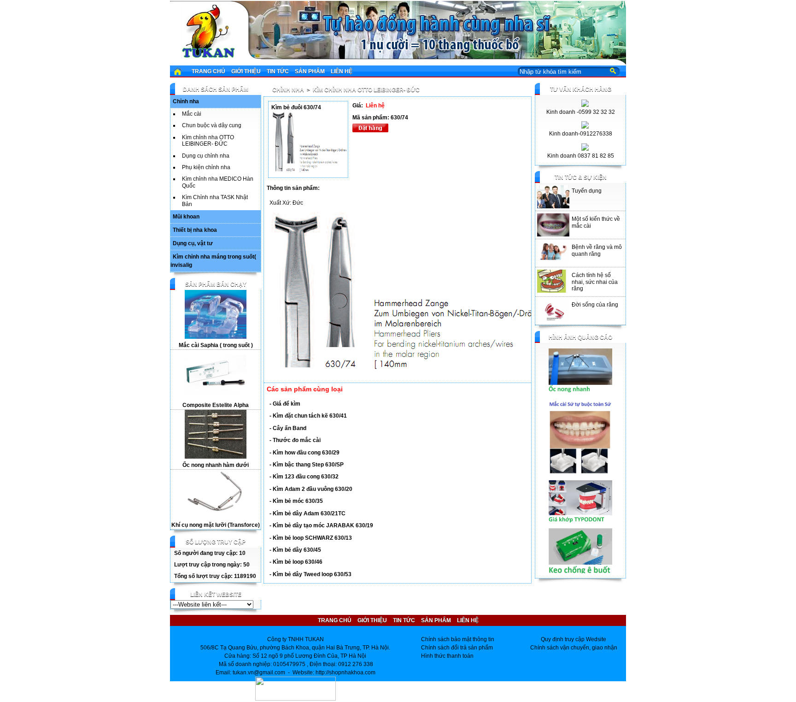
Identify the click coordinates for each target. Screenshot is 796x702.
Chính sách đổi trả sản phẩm (457, 647)
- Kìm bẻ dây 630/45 (295, 550)
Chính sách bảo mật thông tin (457, 639)
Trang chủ (208, 71)
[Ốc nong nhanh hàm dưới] (215, 457)
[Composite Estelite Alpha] (215, 397)
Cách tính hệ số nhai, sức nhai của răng (595, 282)
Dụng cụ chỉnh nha (205, 156)
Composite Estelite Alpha (215, 405)
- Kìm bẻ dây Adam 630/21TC (307, 513)
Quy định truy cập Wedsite (573, 639)
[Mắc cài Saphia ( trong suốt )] (215, 337)
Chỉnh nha (186, 101)
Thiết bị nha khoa (195, 230)
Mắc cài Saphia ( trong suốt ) (216, 345)
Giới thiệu (246, 71)
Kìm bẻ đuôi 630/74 (296, 107)
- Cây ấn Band (287, 428)
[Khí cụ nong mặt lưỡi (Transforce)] (215, 516)
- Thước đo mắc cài (295, 440)
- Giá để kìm (284, 404)
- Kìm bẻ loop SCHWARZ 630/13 (310, 538)
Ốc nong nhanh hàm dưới (215, 465)
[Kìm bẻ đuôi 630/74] (309, 171)
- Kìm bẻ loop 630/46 (295, 562)
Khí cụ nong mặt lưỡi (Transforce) (215, 525)
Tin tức (278, 71)
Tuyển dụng (587, 191)
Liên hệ (341, 71)
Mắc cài (191, 114)
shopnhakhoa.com (352, 672)
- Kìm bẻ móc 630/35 (296, 501)
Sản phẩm (310, 71)
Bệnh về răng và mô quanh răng (597, 250)
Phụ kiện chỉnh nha (206, 167)
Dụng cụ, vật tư (193, 243)
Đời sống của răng (595, 304)
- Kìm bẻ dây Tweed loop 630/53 (310, 574)
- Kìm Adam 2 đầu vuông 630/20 (310, 489)
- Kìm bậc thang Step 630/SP (306, 464)
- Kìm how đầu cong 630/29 (304, 452)
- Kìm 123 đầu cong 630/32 (304, 476)
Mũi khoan (186, 216)
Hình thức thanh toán (447, 656)
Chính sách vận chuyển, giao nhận (573, 647)
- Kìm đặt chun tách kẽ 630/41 (308, 416)
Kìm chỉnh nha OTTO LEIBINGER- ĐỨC (208, 140)
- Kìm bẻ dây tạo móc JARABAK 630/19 (321, 525)
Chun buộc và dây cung (211, 125)
